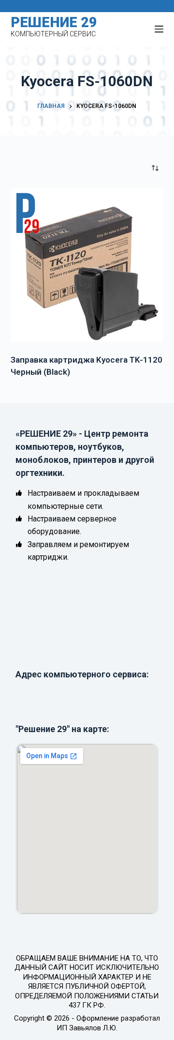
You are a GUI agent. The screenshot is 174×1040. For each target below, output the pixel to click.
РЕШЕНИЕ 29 (54, 22)
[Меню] (159, 29)
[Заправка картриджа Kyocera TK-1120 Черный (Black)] (87, 265)
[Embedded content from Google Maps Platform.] (87, 829)
